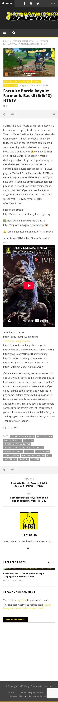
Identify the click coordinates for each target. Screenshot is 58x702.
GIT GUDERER (42, 451)
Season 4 (24, 459)
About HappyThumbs (33, 692)
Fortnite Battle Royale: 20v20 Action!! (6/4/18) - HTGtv (29, 483)
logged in (22, 600)
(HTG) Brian (44, 85)
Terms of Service (38, 696)
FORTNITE (29, 440)
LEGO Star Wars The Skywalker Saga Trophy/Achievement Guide (23, 575)
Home (6, 41)
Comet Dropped (12, 440)
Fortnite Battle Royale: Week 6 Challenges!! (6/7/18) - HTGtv (29, 497)
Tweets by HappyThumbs (16, 340)
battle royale (44, 436)
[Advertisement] (30, 651)
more (54, 114)
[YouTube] (31, 3)
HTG (49, 455)
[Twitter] (37, 3)
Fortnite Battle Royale (24, 41)
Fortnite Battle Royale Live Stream (24, 448)
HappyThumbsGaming (33, 455)
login (8, 3)
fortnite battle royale (17, 444)
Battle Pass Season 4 (22, 436)
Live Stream (10, 85)
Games (36, 82)
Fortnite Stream (13, 451)
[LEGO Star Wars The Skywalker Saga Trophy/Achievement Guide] (29, 569)
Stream (35, 459)
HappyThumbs (11, 455)
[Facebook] (24, 3)
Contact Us (16, 696)
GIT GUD (29, 451)
